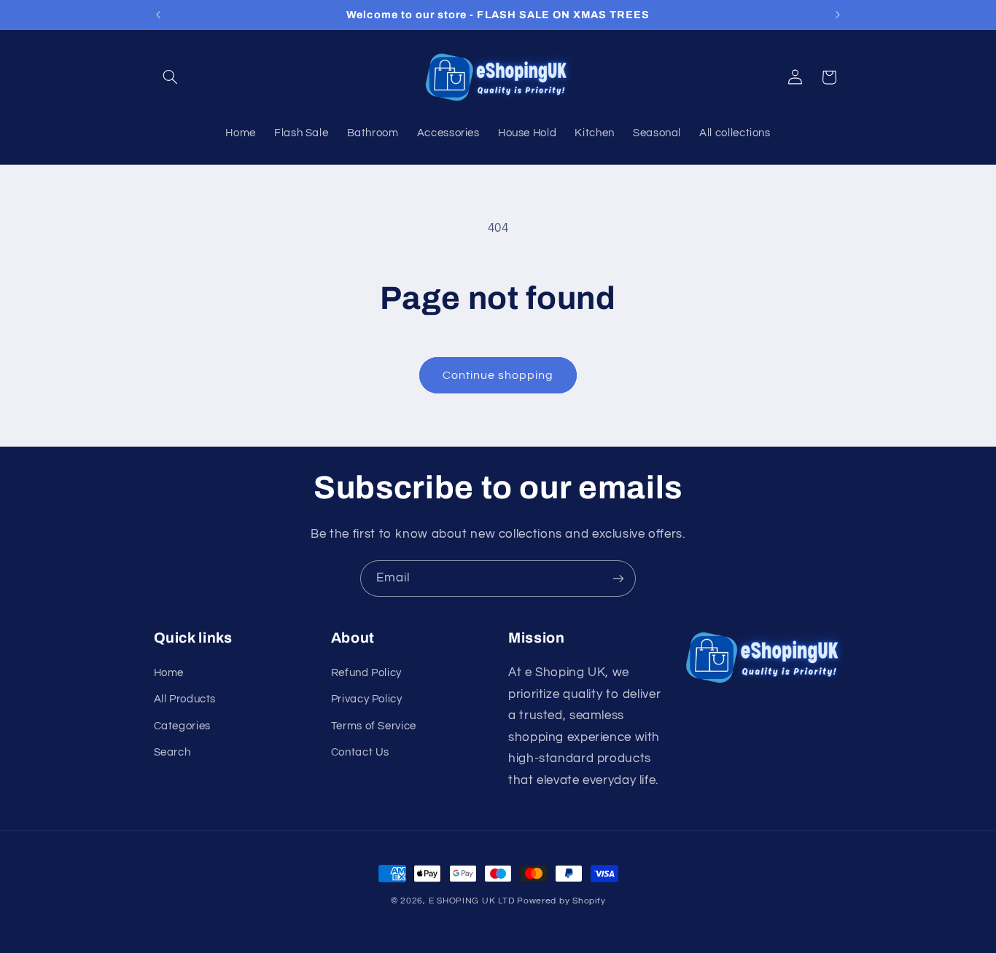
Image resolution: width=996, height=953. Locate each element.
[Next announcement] (838, 14)
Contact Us (360, 752)
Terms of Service (373, 726)
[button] (170, 77)
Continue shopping (498, 375)
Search (172, 752)
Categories (182, 726)
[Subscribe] (618, 578)
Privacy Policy (366, 699)
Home (169, 672)
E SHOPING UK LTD (472, 901)
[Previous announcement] (158, 14)
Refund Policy (366, 672)
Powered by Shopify (561, 901)
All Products (185, 699)
